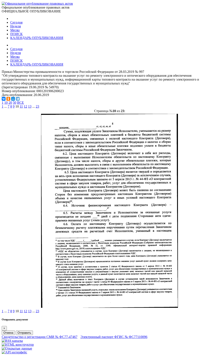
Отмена (8, 332)
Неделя (15, 26)
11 (21, 106)
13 (29, 106)
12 (25, 106)
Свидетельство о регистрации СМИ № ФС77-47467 (39, 337)
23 (37, 106)
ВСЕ (20, 102)
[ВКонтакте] (4, 99)
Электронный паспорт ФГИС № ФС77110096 (113, 337)
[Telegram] (18, 99)
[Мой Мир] (13, 99)
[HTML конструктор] (18, 344)
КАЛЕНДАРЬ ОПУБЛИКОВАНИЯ (36, 38)
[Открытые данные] (17, 348)
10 (6, 102)
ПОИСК (16, 34)
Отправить (24, 332)
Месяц (15, 30)
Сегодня (16, 22)
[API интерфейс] (14, 352)
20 (10, 102)
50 (14, 102)
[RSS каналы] (12, 340)
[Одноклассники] (8, 99)
